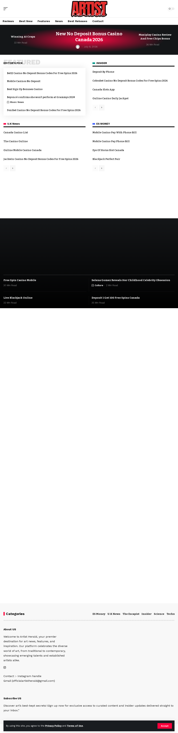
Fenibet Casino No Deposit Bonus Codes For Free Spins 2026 (44, 110)
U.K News (114, 613)
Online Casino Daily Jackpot (110, 98)
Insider (146, 613)
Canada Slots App (103, 89)
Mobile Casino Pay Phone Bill (111, 141)
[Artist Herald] (89, 8)
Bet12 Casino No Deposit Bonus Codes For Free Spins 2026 (42, 73)
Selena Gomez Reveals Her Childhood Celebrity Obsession (131, 280)
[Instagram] (4, 667)
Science (159, 613)
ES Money (98, 613)
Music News (17, 102)
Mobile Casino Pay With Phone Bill (114, 132)
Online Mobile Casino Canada (22, 150)
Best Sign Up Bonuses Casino (25, 89)
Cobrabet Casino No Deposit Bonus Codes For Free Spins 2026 (130, 80)
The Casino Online (15, 141)
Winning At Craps (23, 36)
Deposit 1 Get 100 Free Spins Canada (116, 297)
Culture (99, 285)
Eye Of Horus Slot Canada (108, 150)
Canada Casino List (15, 132)
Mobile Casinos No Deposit (23, 81)
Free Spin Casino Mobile (19, 280)
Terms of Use (75, 725)
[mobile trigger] (6, 8)
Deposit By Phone (103, 71)
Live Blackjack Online (18, 297)
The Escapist (131, 613)
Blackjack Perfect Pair (106, 159)
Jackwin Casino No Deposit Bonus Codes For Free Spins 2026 (40, 159)
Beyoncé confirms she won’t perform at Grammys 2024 (41, 97)
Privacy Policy (53, 725)
